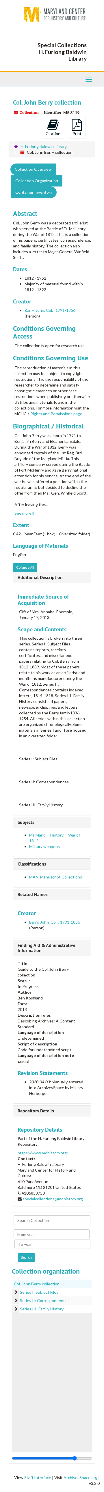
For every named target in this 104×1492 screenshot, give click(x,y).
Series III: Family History (42, 1308)
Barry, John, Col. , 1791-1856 (50, 310)
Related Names (33, 894)
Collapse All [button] (25, 567)
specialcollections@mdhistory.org (53, 1198)
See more (23, 513)
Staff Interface (37, 1477)
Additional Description (40, 577)
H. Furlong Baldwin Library (44, 146)
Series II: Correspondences (45, 1300)
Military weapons (44, 846)
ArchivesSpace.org (80, 1477)
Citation (53, 133)
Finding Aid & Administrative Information (46, 947)
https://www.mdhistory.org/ (43, 1152)
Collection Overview (33, 169)
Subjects (26, 822)
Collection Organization (36, 180)
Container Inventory (33, 192)
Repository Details (36, 1111)
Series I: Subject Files (39, 1292)
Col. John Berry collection (37, 1283)
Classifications (32, 864)
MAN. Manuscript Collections (55, 876)
